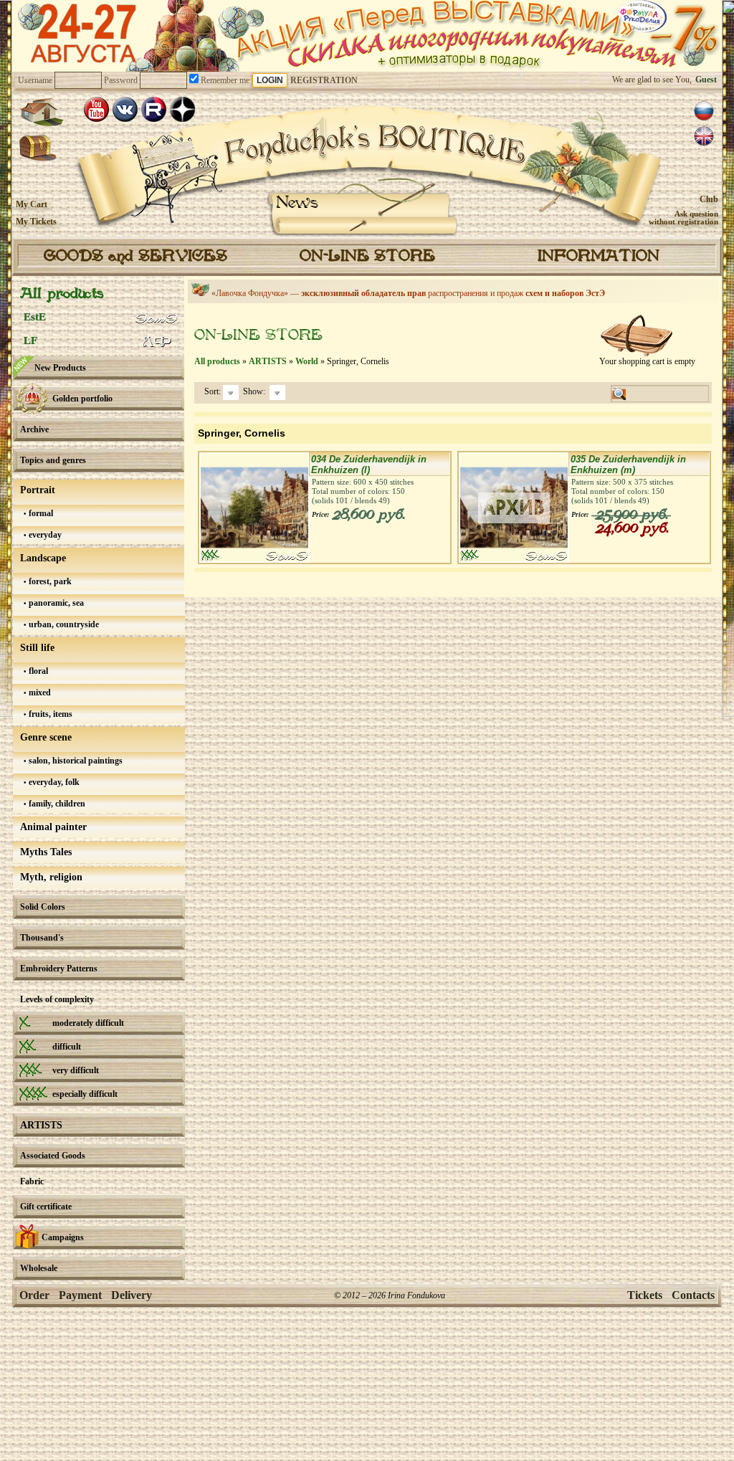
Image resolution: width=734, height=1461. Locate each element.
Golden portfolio (82, 399)
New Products (60, 368)
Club (709, 199)
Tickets (644, 1295)
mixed (39, 692)
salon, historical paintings (75, 761)
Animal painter (53, 827)
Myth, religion (51, 877)
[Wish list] (38, 148)
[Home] (41, 112)
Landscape (43, 558)
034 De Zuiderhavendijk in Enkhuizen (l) (368, 464)
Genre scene (46, 737)
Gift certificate (46, 1206)
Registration (324, 80)
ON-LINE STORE (367, 256)
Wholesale (38, 1268)
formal (40, 513)
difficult (66, 1047)
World (306, 361)
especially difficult (85, 1094)
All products (61, 294)
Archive (34, 429)
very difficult (75, 1070)
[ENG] (704, 136)
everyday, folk (53, 782)
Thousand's (42, 938)
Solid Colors (42, 907)
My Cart (31, 204)
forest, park (49, 581)
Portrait (37, 490)
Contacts (693, 1295)
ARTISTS (41, 1125)
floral (37, 671)
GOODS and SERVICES (135, 256)
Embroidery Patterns (58, 968)
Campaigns (63, 1237)
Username (35, 80)
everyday (44, 535)
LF (30, 340)
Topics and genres (53, 460)
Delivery (131, 1295)
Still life (37, 647)
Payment (80, 1295)
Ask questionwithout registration (683, 217)
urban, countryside (63, 624)
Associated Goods (52, 1156)
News (297, 203)
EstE (35, 317)
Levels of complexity (57, 999)
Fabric (32, 1181)
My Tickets (36, 221)
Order (34, 1295)
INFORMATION (598, 256)
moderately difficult (88, 1023)
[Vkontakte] (125, 109)
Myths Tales (46, 852)
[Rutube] (153, 109)
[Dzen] (182, 109)
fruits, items (49, 714)
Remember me (224, 80)
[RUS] (704, 111)
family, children (56, 804)
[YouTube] (96, 109)
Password (121, 80)
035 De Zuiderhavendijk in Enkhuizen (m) (628, 464)
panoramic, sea (55, 603)
